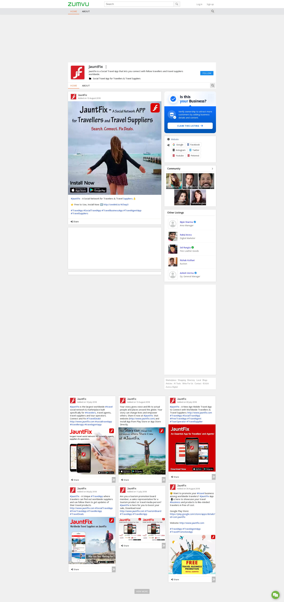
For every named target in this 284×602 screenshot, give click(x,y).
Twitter (195, 150)
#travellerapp (77, 424)
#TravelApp (77, 210)
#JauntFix (75, 198)
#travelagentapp (93, 424)
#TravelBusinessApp (112, 210)
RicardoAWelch (206, 186)
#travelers (90, 412)
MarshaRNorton (191, 186)
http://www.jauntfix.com (82, 421)
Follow (206, 73)
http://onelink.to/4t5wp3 (116, 204)
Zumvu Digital (172, 387)
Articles (169, 384)
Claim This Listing (188, 125)
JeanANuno (173, 186)
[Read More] (114, 480)
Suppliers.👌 (129, 198)
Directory (191, 380)
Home (73, 11)
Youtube (180, 155)
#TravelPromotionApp (181, 531)
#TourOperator (178, 421)
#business (175, 502)
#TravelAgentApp (132, 210)
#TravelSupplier (195, 421)
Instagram (180, 150)
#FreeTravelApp (178, 418)
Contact (198, 384)
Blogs (204, 380)
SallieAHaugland (198, 203)
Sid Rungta (185, 247)
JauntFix (82, 95)
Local (198, 380)
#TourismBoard (153, 510)
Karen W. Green (182, 202)
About (86, 11)
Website (175, 139)
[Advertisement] (142, 38)
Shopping (182, 380)
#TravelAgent (194, 418)
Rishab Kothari (187, 260)
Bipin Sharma (186, 221)
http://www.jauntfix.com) (142, 418)
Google (179, 144)
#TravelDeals (93, 418)
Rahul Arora (186, 234)
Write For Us (187, 384)
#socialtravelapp (103, 421)
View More (142, 591)
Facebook (195, 144)
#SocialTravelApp (92, 210)
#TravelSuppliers (79, 213)
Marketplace (171, 380)
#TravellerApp (94, 510)
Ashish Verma (187, 272)
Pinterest (195, 155)
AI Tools (177, 384)
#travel (109, 406)
